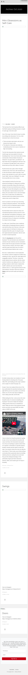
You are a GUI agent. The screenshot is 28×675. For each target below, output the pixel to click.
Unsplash (13, 124)
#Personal (4, 465)
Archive (16, 669)
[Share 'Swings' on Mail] (5, 600)
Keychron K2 (10, 238)
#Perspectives (10, 465)
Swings (5, 486)
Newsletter (12, 669)
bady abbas (8, 124)
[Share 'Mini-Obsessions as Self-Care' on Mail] (5, 473)
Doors (5, 613)
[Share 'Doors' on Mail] (5, 629)
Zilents (4, 271)
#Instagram (4, 592)
